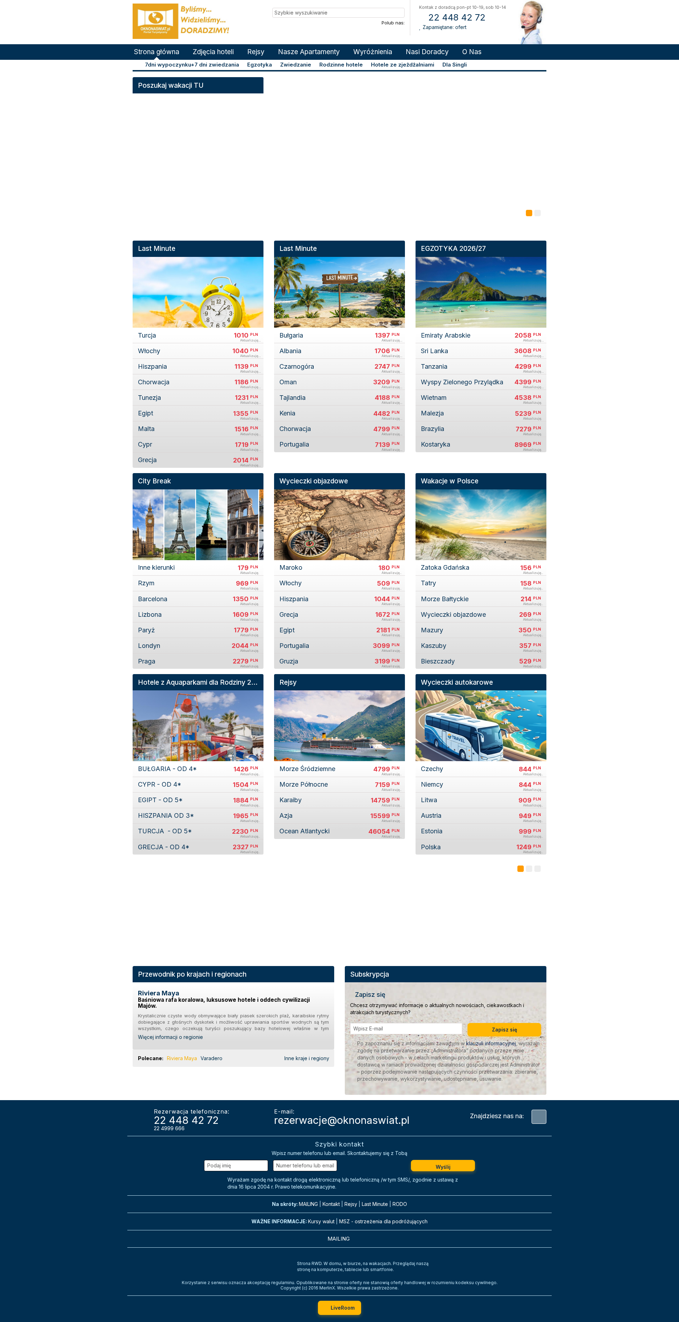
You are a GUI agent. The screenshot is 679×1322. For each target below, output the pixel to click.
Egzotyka (259, 64)
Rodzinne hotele (341, 64)
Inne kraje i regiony (307, 1058)
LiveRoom (342, 1308)
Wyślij (443, 1167)
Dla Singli (454, 64)
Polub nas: (393, 22)
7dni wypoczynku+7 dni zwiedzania (192, 64)
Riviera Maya (182, 1058)
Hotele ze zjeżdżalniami (403, 64)
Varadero (211, 1058)
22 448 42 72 (456, 17)
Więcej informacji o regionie (171, 1037)
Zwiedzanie (296, 64)
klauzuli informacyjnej (491, 1043)
